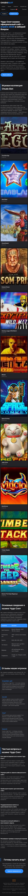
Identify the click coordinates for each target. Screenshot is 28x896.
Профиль (4, 13)
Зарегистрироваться (14, 871)
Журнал (3, 9)
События (16, 6)
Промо (9, 6)
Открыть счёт (14, 13)
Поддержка (13, 9)
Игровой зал (23, 6)
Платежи (24, 9)
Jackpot (3, 6)
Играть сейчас (6, 74)
